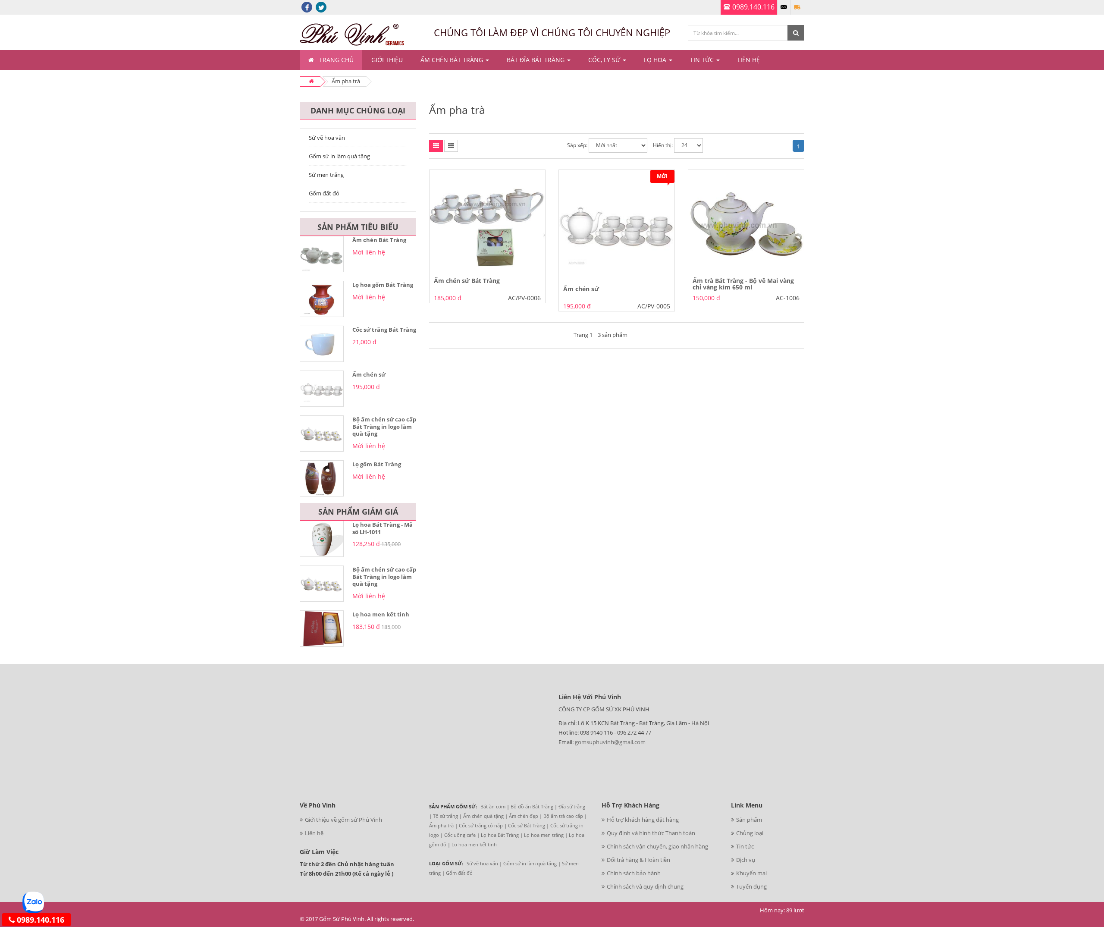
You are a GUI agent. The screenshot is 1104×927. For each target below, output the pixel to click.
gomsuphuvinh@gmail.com (610, 742)
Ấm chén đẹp (523, 816)
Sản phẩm (749, 819)
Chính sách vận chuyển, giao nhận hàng (657, 846)
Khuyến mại (751, 873)
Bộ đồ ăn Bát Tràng (532, 806)
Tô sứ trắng (445, 816)
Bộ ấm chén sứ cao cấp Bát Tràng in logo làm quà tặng (384, 426)
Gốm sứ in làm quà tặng (339, 156)
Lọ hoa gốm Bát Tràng (382, 285)
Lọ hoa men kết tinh (380, 614)
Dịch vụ (745, 860)
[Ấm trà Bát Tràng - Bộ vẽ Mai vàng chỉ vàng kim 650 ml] (746, 220)
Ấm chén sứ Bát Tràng (467, 281)
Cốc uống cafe (460, 835)
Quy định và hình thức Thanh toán (651, 833)
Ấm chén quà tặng (483, 816)
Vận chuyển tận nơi (797, 7)
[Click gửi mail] (784, 7)
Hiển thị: (663, 145)
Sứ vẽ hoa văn (327, 137)
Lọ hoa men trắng (544, 835)
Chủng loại (749, 833)
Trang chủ (336, 60)
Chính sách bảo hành (634, 873)
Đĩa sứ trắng (571, 806)
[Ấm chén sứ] (616, 225)
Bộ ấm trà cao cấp (563, 816)
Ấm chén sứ (369, 374)
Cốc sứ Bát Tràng (526, 825)
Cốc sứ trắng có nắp (481, 825)
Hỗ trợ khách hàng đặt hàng (643, 819)
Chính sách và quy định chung (645, 886)
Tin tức (745, 846)
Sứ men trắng (326, 175)
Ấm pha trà (441, 825)
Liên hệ (314, 833)
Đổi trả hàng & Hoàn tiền (638, 860)
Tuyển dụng (751, 886)
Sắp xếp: (577, 145)
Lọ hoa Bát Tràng (500, 835)
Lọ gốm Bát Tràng (376, 464)
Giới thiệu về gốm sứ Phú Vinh (343, 819)
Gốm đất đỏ (324, 193)
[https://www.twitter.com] (321, 7)
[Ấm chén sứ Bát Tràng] (487, 220)
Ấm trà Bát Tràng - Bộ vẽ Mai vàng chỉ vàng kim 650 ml (743, 284)
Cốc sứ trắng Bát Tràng (384, 329)
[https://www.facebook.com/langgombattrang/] (307, 7)
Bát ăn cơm (492, 806)
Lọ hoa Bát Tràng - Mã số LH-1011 (382, 528)
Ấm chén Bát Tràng (379, 240)
